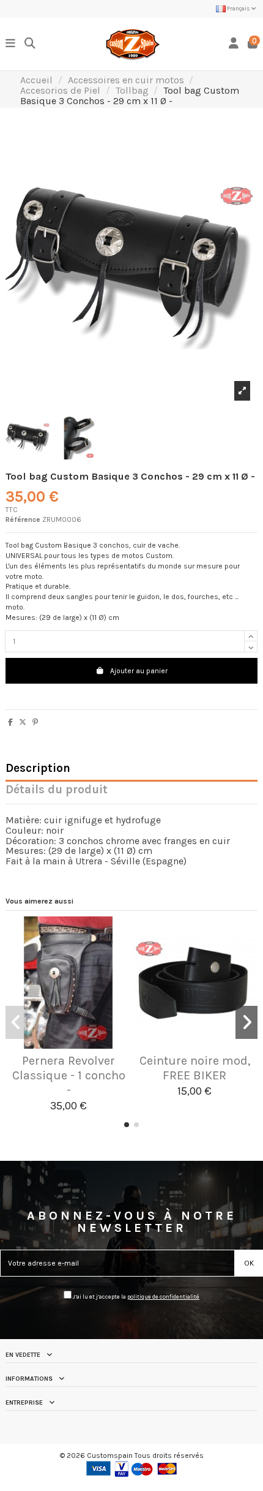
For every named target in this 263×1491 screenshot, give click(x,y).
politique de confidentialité (163, 1296)
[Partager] (10, 722)
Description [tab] (38, 769)
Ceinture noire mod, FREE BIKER (194, 1068)
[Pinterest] (35, 722)
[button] (126, 1124)
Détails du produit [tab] (57, 790)
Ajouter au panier (139, 670)
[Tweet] (22, 722)
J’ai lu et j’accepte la (135, 1296)
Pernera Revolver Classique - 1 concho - (68, 1075)
